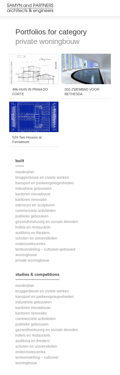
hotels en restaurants (32, 227)
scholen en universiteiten (36, 238)
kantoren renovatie (31, 199)
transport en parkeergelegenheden (44, 183)
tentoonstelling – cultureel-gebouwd (45, 249)
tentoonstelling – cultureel (36, 357)
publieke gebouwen (32, 216)
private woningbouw (32, 260)
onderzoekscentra (30, 244)
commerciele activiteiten (35, 211)
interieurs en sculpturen (35, 205)
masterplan (24, 172)
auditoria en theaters (32, 233)
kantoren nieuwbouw (32, 194)
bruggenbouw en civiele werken (42, 177)
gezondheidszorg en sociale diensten (46, 222)
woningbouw (26, 255)
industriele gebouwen (33, 188)
